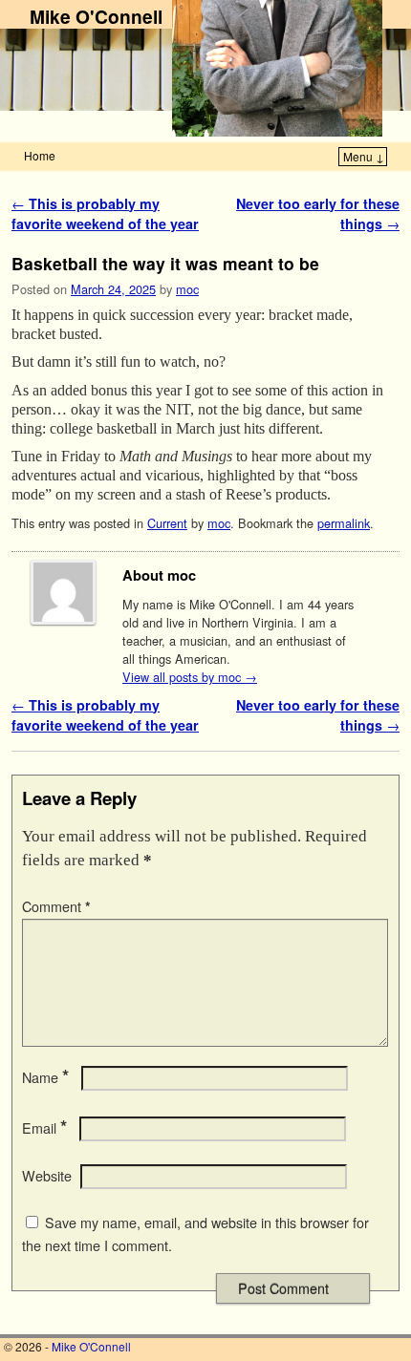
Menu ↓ (363, 156)
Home (39, 155)
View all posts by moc (189, 677)
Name (45, 1077)
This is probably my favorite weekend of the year (105, 214)
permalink (343, 523)
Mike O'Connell (96, 16)
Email (44, 1128)
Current (167, 523)
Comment (56, 906)
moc (187, 289)
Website (47, 1175)
